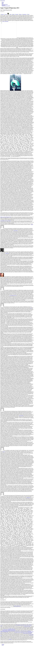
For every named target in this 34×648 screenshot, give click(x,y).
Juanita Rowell (28, 497)
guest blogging (6, 21)
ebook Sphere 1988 (30, 631)
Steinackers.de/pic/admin (27, 626)
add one (32, 224)
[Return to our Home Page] (2, 0)
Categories (24, 594)
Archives (27, 597)
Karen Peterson (16, 230)
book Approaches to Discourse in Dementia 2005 (8, 630)
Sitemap (3, 644)
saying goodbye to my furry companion (5, 220)
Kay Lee (4, 451)
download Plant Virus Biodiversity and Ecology (9, 629)
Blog (2, 3)
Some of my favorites (5, 4)
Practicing (10, 639)
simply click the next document (27, 633)
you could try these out (11, 628)
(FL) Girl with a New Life (13, 295)
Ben (31, 308)
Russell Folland (21, 415)
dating (3, 21)
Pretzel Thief (7, 253)
